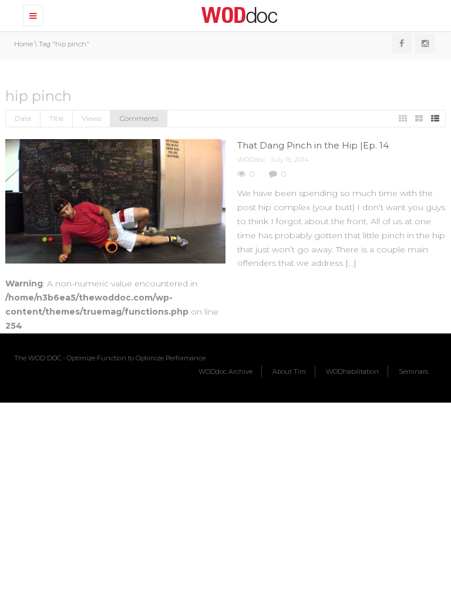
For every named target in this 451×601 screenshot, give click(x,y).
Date (23, 118)
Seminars (413, 371)
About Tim (289, 371)
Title (56, 118)
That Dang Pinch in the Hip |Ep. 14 (313, 145)
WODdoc (251, 160)
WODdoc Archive (225, 371)
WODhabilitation (352, 371)
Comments (138, 118)
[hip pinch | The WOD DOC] (237, 14)
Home (23, 44)
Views (91, 118)
